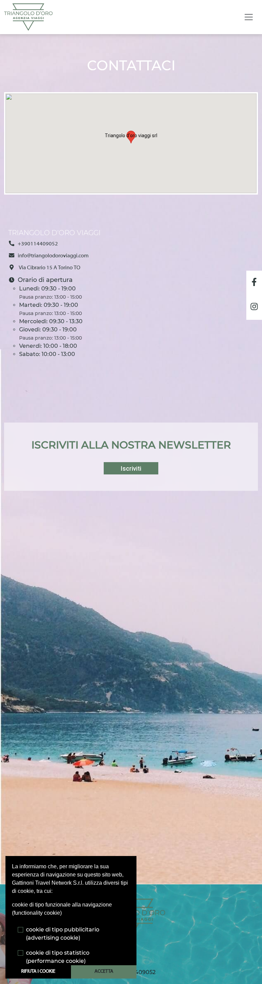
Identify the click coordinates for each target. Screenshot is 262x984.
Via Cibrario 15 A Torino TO (49, 268)
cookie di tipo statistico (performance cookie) (57, 957)
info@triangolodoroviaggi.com (53, 256)
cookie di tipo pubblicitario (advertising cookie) (62, 933)
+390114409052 (38, 244)
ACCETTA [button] (103, 971)
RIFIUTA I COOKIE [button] (38, 971)
